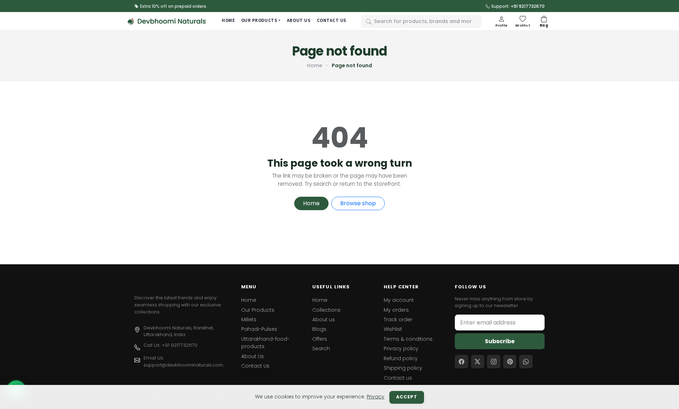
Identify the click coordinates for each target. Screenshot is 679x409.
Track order (398, 319)
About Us (252, 356)
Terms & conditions (408, 338)
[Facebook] (461, 361)
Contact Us (255, 365)
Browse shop (358, 203)
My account (399, 300)
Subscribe (500, 341)
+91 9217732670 (528, 6)
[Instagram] (493, 361)
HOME (228, 20)
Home (314, 65)
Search (321, 348)
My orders (396, 309)
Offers (319, 338)
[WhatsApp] (526, 361)
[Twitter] (477, 361)
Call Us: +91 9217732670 (170, 345)
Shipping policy (403, 367)
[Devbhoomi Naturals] (167, 21)
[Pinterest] (510, 361)
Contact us (398, 377)
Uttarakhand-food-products (265, 342)
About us (323, 319)
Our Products (257, 309)
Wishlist (393, 329)
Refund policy (401, 358)
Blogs (319, 329)
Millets (248, 319)
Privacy (375, 396)
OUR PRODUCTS (259, 20)
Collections (326, 309)
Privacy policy (401, 348)
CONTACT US (332, 20)
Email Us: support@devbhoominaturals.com (183, 361)
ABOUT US (299, 20)
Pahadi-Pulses (259, 329)
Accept (406, 397)
